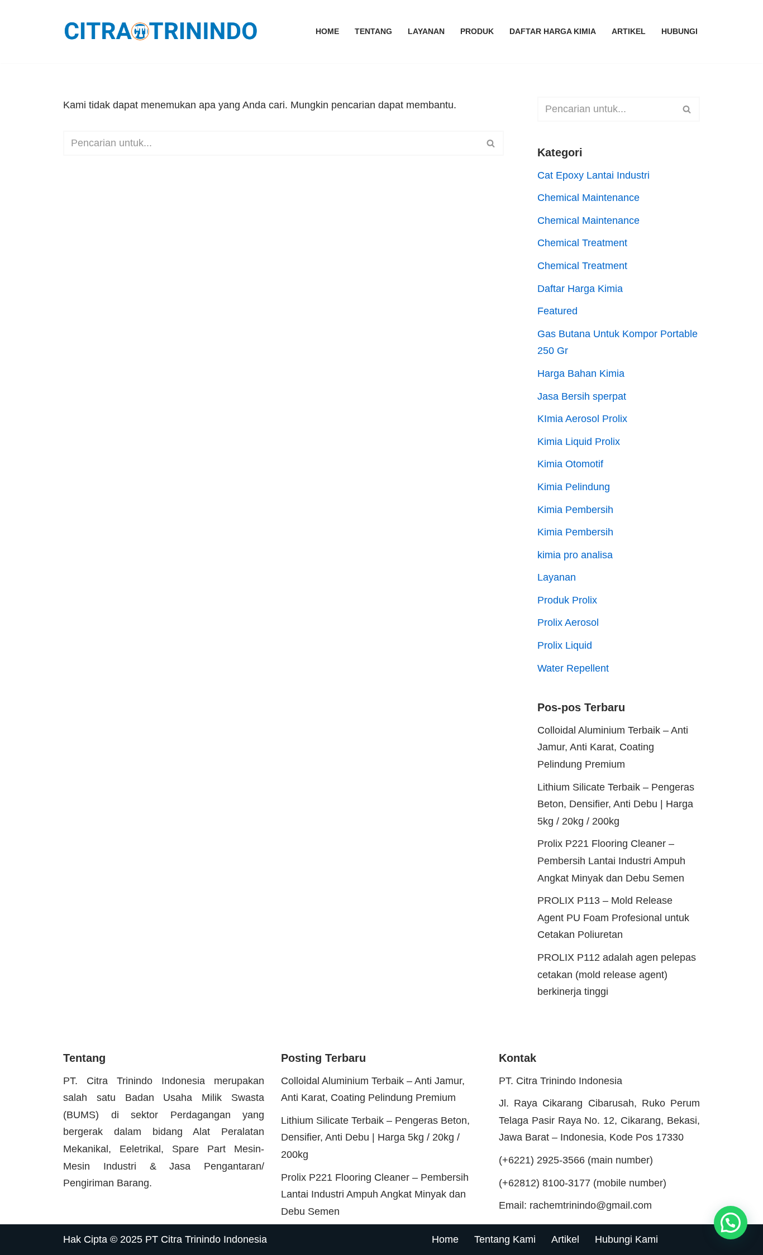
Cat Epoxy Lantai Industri (593, 175)
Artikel (629, 31)
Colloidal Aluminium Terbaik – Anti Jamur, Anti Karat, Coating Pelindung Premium (612, 747)
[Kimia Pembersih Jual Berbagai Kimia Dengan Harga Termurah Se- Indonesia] (163, 31)
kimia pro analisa (575, 555)
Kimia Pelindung (573, 486)
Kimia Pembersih (575, 509)
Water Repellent (573, 668)
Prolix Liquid (564, 645)
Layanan (426, 31)
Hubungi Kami (626, 1239)
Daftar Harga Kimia (552, 31)
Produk (477, 31)
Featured (557, 311)
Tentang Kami (505, 1239)
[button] (730, 1222)
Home (327, 31)
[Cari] (491, 143)
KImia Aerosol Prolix (582, 418)
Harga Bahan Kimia (580, 373)
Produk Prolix (567, 600)
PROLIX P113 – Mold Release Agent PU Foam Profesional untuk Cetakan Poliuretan (613, 917)
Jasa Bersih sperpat (581, 396)
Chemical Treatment (582, 242)
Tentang (373, 31)
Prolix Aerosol (568, 622)
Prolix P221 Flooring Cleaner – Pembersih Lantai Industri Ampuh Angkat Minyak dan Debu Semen (611, 860)
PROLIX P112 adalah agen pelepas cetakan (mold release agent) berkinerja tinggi (616, 974)
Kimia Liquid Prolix (578, 441)
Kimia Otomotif (570, 464)
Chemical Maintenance (588, 197)
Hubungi (679, 31)
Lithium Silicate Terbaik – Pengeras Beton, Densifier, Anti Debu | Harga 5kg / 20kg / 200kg (615, 804)
